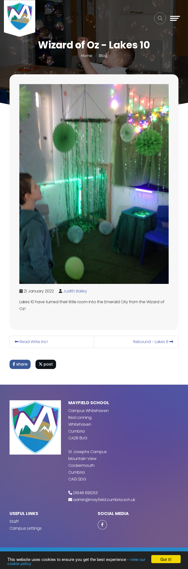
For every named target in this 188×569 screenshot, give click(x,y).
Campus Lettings (26, 528)
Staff (14, 521)
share (21, 364)
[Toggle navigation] (175, 18)
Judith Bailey (75, 291)
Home (86, 55)
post (48, 364)
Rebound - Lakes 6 (151, 342)
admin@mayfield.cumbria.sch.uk (104, 499)
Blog (103, 55)
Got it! (166, 559)
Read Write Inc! (33, 342)
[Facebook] (102, 524)
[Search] (160, 18)
